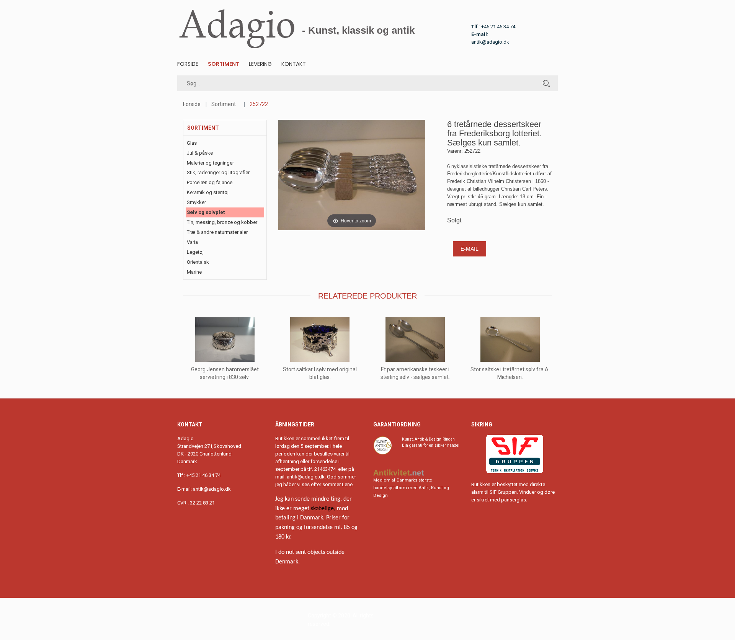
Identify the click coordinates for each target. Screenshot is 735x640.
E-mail (470, 249)
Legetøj (195, 252)
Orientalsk (198, 262)
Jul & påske (200, 153)
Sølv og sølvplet (206, 212)
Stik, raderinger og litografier (218, 172)
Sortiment (223, 64)
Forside (187, 64)
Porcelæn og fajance (209, 182)
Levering (260, 64)
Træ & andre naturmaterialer (217, 232)
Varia (192, 242)
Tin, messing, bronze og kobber (222, 222)
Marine (194, 272)
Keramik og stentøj (208, 192)
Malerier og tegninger (210, 163)
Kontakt (293, 64)
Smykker (196, 202)
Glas (192, 143)
